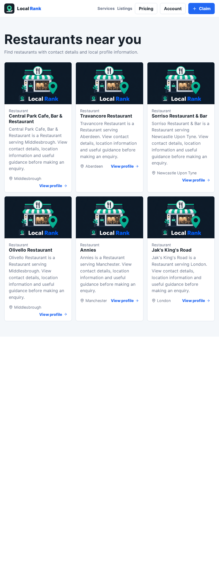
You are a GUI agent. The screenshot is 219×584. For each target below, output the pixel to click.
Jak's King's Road (171, 250)
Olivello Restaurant (30, 250)
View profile (50, 185)
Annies (88, 250)
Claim (205, 8)
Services (106, 8)
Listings (124, 8)
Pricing (146, 8)
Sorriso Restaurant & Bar (179, 116)
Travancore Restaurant (106, 116)
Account (173, 8)
